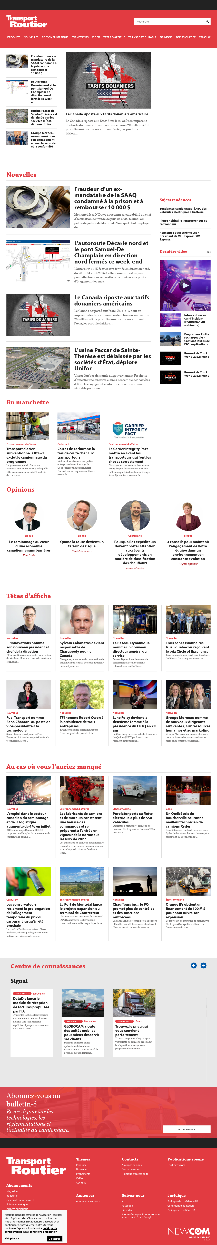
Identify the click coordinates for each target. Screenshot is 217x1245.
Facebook (127, 1205)
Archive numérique (17, 1208)
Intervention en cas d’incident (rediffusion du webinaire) (195, 320)
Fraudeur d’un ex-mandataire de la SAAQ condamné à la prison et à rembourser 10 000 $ (44, 64)
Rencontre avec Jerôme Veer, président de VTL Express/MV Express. (180, 236)
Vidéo (79, 1178)
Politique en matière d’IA (181, 1210)
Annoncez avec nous (88, 1201)
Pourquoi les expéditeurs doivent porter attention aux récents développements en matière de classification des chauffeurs (135, 552)
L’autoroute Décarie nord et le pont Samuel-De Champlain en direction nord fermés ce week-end (43, 92)
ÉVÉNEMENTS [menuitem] (80, 37)
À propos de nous (132, 1165)
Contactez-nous (131, 1169)
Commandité (22, 993)
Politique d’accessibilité (135, 1173)
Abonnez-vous (186, 1129)
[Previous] (194, 965)
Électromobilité (122, 808)
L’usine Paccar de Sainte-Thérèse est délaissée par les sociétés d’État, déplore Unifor (44, 117)
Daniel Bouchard (82, 551)
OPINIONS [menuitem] (166, 37)
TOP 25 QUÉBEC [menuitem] (186, 37)
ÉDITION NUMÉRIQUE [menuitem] (55, 37)
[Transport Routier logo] (36, 1173)
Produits (81, 1165)
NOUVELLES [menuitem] (31, 37)
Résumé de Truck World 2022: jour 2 (196, 373)
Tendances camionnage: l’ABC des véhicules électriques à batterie (183, 210)
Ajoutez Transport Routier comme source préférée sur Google (141, 1216)
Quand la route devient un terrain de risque (82, 543)
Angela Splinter (188, 564)
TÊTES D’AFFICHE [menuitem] (114, 37)
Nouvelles (12, 638)
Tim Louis (29, 555)
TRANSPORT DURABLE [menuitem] (142, 37)
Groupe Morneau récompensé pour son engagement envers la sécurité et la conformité (43, 139)
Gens (169, 808)
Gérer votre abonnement (20, 1200)
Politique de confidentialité (182, 1201)
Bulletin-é (11, 1195)
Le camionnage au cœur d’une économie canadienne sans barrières (29, 546)
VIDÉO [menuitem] (96, 37)
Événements (83, 1173)
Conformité (135, 535)
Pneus (139, 1021)
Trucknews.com (176, 1165)
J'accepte (54, 1238)
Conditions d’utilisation (180, 1205)
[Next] (203, 965)
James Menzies (135, 568)
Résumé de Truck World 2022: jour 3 (196, 354)
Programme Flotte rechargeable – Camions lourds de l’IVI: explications (197, 339)
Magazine (12, 1191)
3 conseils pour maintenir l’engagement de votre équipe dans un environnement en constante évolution (188, 550)
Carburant (63, 444)
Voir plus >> (12, 1238)
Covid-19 (81, 1182)
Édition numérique (17, 1204)
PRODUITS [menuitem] (13, 37)
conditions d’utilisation (43, 1231)
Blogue (29, 535)
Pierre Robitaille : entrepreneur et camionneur (183, 222)
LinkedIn (127, 1210)
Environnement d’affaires (21, 444)
